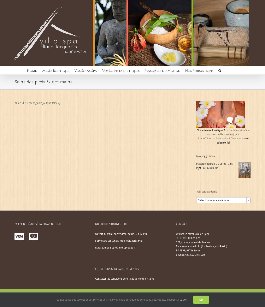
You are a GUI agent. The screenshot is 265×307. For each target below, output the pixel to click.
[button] (220, 70)
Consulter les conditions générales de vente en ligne (124, 278)
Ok (201, 300)
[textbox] (223, 200)
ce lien (183, 299)
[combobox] (223, 200)
